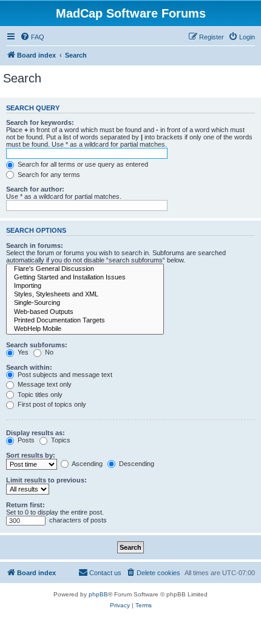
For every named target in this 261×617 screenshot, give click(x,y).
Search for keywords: (40, 122)
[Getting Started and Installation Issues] (85, 277)
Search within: (29, 367)
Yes (22, 352)
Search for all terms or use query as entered (82, 164)
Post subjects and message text (64, 374)
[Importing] (85, 286)
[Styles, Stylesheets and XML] (85, 294)
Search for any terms (48, 174)
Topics (59, 440)
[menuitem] (32, 37)
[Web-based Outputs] (85, 312)
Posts (25, 440)
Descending (135, 463)
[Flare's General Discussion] (85, 269)
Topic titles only (39, 394)
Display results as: (35, 432)
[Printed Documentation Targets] (85, 320)
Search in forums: (34, 245)
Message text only (44, 384)
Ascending (86, 463)
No (48, 352)
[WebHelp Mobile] (85, 329)
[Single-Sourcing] (85, 303)
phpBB (98, 594)
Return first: (25, 505)
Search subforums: (36, 345)
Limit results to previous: (46, 480)
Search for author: (35, 189)
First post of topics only (51, 404)
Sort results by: (30, 455)
